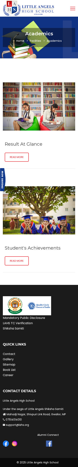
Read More (17, 157)
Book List (9, 370)
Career (8, 375)
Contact (9, 354)
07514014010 (13, 419)
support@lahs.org (17, 425)
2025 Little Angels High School (39, 462)
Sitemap (9, 364)
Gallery (8, 359)
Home (20, 40)
